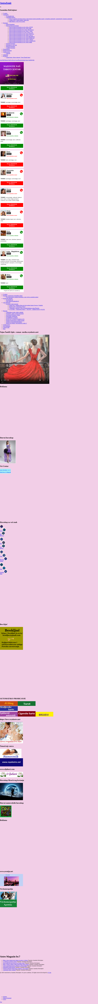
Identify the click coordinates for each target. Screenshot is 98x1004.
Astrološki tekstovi (10, 17)
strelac (23, 60)
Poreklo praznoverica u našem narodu (15, 320)
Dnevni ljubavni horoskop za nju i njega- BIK (20, 28)
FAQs (4, 999)
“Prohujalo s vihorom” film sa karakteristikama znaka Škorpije (24, 308)
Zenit (5, 3)
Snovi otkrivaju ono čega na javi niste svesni (13, 963)
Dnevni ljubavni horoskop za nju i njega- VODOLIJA (22, 41)
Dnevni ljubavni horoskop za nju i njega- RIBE (20, 42)
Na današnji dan (10, 16)
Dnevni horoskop (10, 24)
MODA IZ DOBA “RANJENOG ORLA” (16, 323)
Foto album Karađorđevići (12, 301)
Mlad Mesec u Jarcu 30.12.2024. (17, 21)
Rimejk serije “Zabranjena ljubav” (17, 306)
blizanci (6, 60)
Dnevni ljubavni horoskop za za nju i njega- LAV (21, 32)
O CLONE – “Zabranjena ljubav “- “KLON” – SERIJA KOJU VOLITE (27, 309)
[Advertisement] (46, 412)
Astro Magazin (6, 302)
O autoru (5, 13)
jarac (27, 60)
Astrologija (5, 14)
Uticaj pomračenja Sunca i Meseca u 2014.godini (15, 965)
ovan (1, 60)
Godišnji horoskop (10, 47)
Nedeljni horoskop (10, 43)
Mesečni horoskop (10, 46)
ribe (33, 60)
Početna (5, 996)
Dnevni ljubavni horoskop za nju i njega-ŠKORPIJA (22, 36)
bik (3, 60)
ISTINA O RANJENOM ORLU (14, 322)
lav (11, 60)
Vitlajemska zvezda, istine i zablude (14, 312)
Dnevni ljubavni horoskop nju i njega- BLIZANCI (21, 30)
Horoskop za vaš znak (11, 45)
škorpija (20, 60)
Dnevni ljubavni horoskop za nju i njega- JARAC (21, 39)
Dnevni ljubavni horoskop (12, 25)
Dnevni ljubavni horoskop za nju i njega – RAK (20, 31)
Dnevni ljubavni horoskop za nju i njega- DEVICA (21, 34)
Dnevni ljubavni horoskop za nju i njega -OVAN (21, 27)
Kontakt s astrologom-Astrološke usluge (12, 295)
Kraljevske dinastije (8, 298)
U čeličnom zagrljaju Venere (10, 961)
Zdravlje (8, 53)
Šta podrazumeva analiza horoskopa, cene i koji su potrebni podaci (22, 297)
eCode (49, 972)
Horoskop (5, 23)
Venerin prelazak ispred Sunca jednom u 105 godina (15, 968)
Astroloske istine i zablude (9, 970)
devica (13, 60)
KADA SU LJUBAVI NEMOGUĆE (15, 319)
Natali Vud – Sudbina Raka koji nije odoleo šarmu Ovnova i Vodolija (26, 305)
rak (9, 60)
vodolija (30, 60)
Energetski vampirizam (11, 316)
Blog (4, 329)
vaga (17, 60)
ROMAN (5, 56)
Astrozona (5, 54)
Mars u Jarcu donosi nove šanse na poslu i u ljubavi (15, 960)
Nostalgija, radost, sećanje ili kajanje (15, 313)
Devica (1, 548)
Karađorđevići (9, 300)
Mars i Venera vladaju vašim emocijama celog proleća (16, 964)
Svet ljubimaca (6, 326)
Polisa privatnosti (7, 998)
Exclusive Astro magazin (12, 304)
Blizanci (2, 535)
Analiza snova (6, 52)
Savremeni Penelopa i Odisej (13, 315)
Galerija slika (6, 327)
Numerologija (6, 49)
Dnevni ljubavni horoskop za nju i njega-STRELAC (22, 38)
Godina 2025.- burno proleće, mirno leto (19, 20)
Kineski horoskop (7, 50)
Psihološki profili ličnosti (9, 967)
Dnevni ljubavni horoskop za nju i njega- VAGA (21, 35)
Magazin (5, 311)
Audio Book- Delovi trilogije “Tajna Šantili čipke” (18, 57)
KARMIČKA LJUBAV (12, 317)
